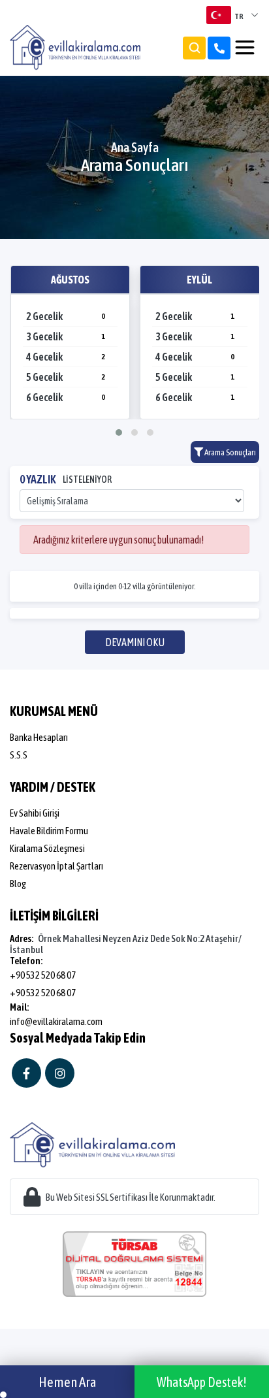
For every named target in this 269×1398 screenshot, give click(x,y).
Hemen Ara (68, 1382)
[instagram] (59, 1073)
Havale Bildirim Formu (49, 830)
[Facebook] (26, 1073)
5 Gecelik (65, 377)
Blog (18, 883)
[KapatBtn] (219, 48)
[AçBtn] (194, 48)
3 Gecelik (65, 336)
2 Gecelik (65, 316)
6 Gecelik (65, 397)
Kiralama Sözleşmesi (47, 848)
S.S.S (18, 754)
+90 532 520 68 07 (43, 975)
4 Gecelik (65, 357)
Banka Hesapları (39, 737)
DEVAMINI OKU (135, 642)
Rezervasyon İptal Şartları (56, 865)
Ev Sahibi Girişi (34, 813)
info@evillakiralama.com (56, 1021)
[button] (119, 432)
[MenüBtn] (244, 47)
